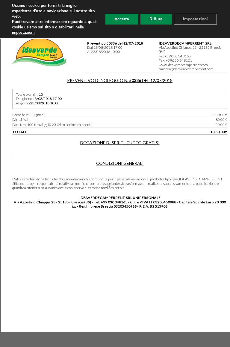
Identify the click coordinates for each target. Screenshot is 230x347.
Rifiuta (156, 19)
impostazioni (23, 32)
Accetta (121, 19)
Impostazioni (195, 19)
